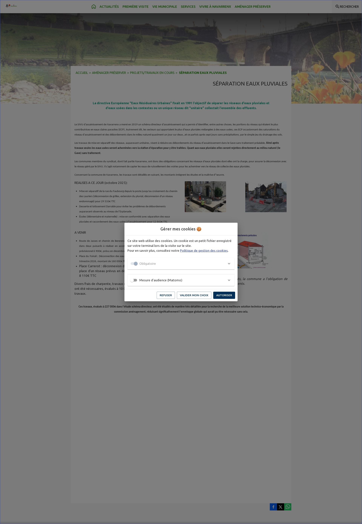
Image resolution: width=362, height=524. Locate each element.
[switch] (132, 280)
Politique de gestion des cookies (204, 250)
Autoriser (224, 295)
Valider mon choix (194, 295)
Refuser (166, 295)
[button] (181, 263)
